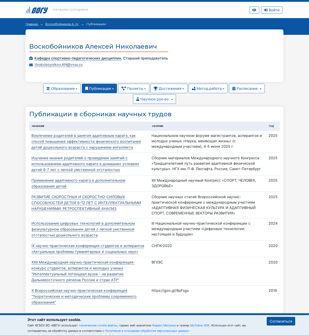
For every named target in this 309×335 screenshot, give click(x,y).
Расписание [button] (247, 88)
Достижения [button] (169, 88)
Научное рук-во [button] (154, 99)
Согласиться (281, 321)
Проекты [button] (134, 88)
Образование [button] (62, 88)
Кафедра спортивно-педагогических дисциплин (77, 58)
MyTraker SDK (199, 325)
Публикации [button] (99, 88)
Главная (32, 24)
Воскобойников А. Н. (62, 24)
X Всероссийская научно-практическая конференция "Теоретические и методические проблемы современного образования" (84, 296)
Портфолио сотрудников (70, 9)
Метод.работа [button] (208, 88)
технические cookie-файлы (98, 325)
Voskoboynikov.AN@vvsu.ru (59, 64)
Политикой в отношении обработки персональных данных (147, 331)
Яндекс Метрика (164, 325)
